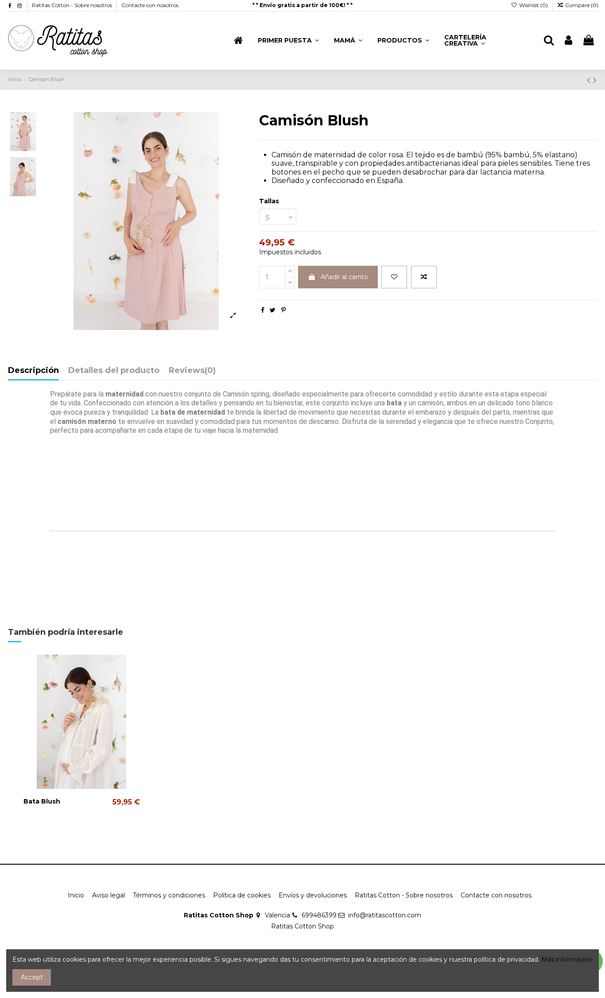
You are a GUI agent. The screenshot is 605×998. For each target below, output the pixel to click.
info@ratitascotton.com (384, 915)
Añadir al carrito (344, 277)
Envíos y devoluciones (313, 895)
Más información (567, 959)
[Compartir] (262, 310)
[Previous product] (590, 79)
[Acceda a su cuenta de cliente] (568, 41)
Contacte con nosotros (149, 5)
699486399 (319, 915)
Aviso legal (108, 895)
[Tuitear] (272, 310)
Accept (32, 977)
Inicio (76, 895)
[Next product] (595, 79)
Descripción (33, 370)
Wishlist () (533, 5)
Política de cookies (242, 895)
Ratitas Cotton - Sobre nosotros (72, 5)
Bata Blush (41, 801)
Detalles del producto (113, 370)
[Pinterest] (283, 310)
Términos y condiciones (169, 895)
